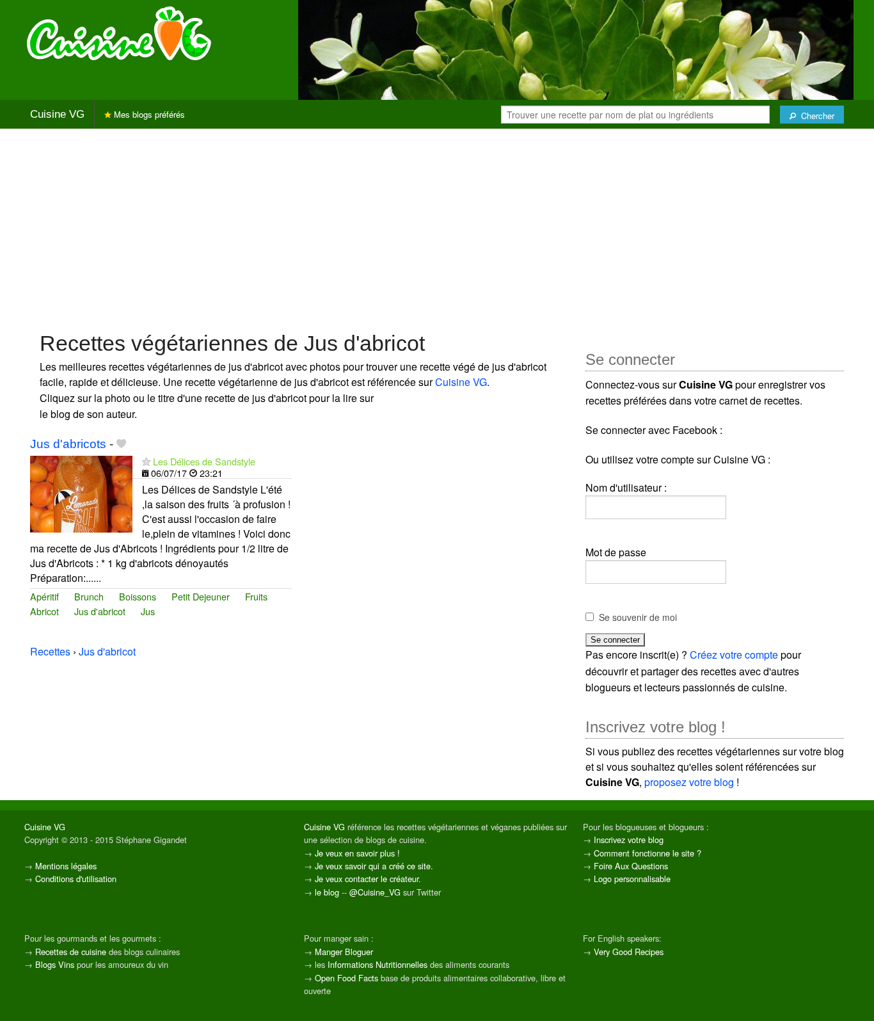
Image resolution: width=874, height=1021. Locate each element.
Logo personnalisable (632, 878)
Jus (148, 611)
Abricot (44, 611)
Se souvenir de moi (638, 617)
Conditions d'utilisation (75, 878)
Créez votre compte (734, 654)
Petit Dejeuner (200, 596)
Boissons (137, 596)
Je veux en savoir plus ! (357, 853)
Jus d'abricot (99, 611)
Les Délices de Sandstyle (204, 461)
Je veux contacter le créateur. (368, 878)
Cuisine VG (57, 114)
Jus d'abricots (68, 444)
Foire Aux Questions (631, 866)
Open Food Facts (346, 978)
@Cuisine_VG (375, 892)
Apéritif (44, 596)
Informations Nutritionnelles (377, 964)
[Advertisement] (437, 228)
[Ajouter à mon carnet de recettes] (121, 444)
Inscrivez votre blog (628, 839)
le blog (327, 892)
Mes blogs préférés (148, 114)
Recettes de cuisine (70, 951)
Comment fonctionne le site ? (647, 853)
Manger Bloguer (344, 951)
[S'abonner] (146, 461)
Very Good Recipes (628, 951)
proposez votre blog (689, 782)
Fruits (256, 596)
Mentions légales (66, 866)
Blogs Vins (54, 964)
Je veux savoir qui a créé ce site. (374, 866)
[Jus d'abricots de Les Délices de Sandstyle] (81, 493)
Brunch (89, 596)
